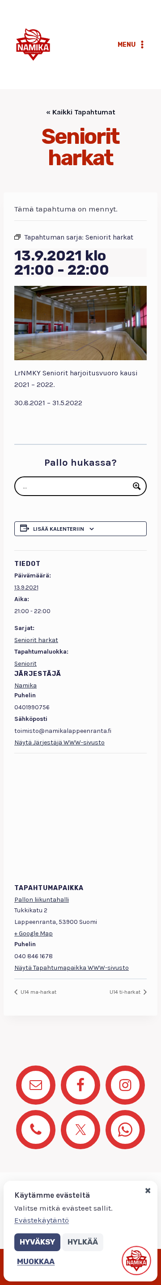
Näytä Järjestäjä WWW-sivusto (59, 742)
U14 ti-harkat (126, 992)
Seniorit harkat (36, 640)
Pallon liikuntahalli (41, 899)
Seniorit (25, 663)
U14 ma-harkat (37, 992)
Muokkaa (36, 1261)
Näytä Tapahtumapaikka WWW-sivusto (71, 968)
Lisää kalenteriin (58, 528)
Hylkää (83, 1241)
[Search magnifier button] (137, 486)
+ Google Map (33, 933)
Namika (25, 685)
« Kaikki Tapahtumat (80, 112)
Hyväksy (37, 1241)
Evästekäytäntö (41, 1220)
